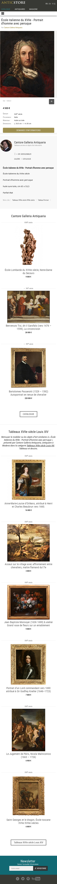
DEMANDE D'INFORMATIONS (28, 130)
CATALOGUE (5, 9)
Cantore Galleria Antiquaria (30, 142)
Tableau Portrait (43, 200)
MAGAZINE (33, 9)
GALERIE (17, 159)
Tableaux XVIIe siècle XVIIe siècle (23, 200)
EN (50, 3)
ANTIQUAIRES (20, 9)
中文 (54, 3)
